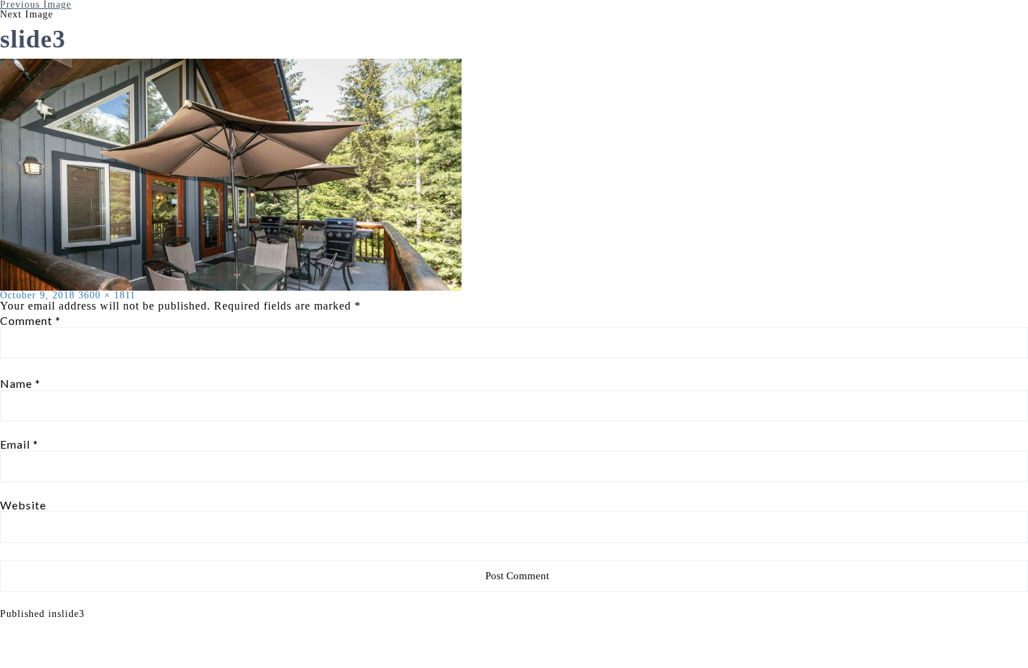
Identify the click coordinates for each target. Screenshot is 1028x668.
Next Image (26, 14)
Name (20, 383)
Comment (30, 320)
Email (19, 444)
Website (23, 505)
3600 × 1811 (107, 295)
